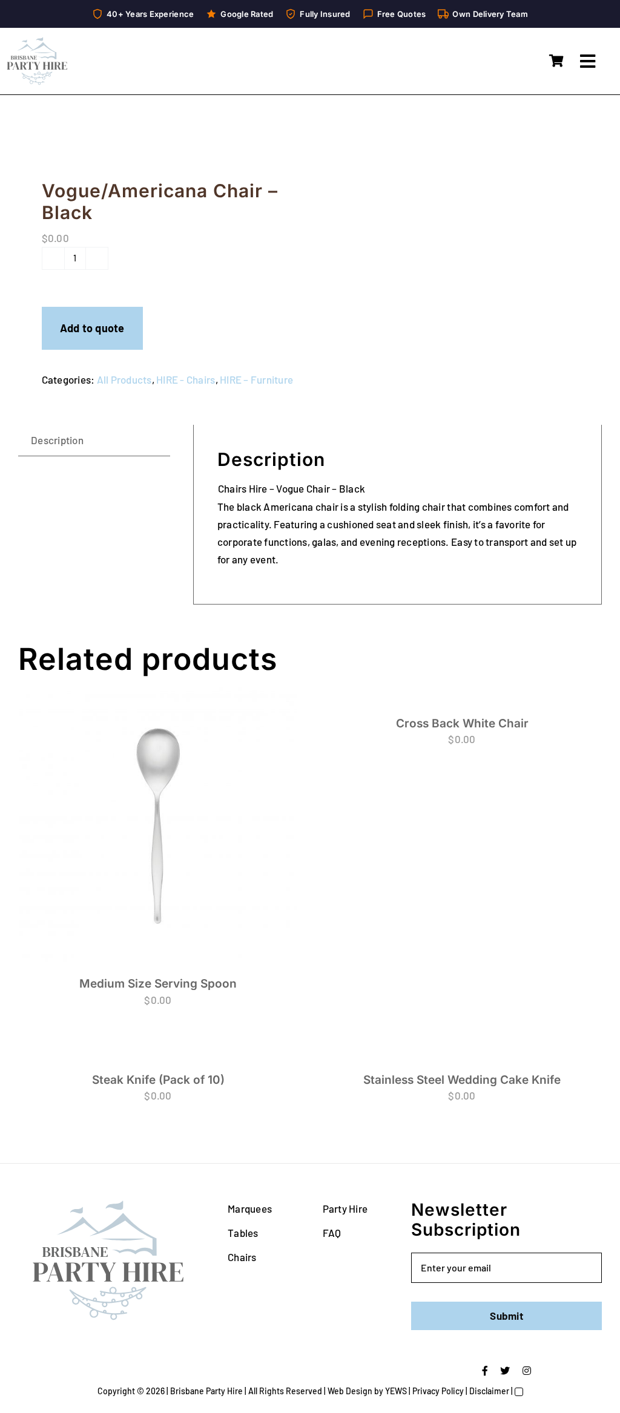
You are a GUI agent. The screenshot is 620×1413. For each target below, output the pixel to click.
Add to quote (92, 328)
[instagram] (527, 1370)
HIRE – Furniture (256, 379)
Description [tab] (57, 440)
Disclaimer (489, 1391)
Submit (506, 1316)
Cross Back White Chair (462, 723)
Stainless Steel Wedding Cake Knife (462, 1080)
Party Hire (345, 1208)
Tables (243, 1233)
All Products (124, 379)
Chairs (242, 1257)
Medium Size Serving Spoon (158, 984)
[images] (158, 140)
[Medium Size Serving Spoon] (158, 826)
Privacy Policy (438, 1391)
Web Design (350, 1391)
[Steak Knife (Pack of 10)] (158, 1052)
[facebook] (485, 1370)
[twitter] (505, 1370)
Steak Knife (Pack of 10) (158, 1080)
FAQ (332, 1233)
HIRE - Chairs (185, 379)
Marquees (250, 1208)
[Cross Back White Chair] (462, 695)
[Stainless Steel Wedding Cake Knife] (462, 1052)
